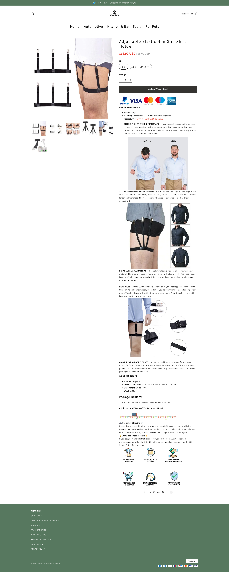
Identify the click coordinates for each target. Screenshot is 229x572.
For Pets (152, 26)
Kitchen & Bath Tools (124, 26)
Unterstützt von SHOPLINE (53, 563)
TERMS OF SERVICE (39, 534)
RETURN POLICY (37, 544)
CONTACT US (36, 516)
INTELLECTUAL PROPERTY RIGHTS (45, 520)
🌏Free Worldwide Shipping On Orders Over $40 (114, 2)
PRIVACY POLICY (38, 549)
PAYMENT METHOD (39, 530)
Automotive (93, 26)
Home (75, 26)
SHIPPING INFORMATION (41, 539)
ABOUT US (35, 525)
